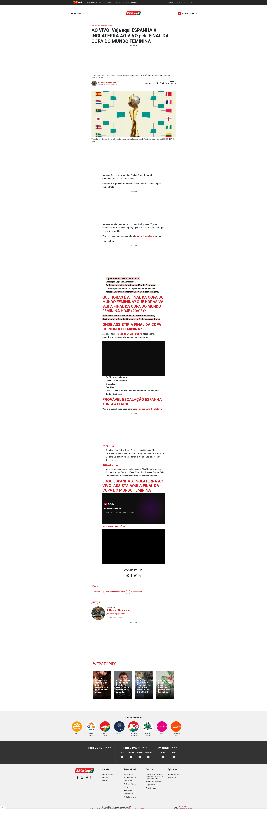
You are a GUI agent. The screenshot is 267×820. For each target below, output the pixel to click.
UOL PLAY (126, 2)
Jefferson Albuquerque (107, 82)
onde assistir (136, 592)
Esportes (105, 781)
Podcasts (105, 777)
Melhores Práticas (130, 784)
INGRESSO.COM (91, 2)
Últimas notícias (107, 774)
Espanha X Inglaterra (144, 236)
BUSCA (170, 2)
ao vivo (97, 592)
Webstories (104, 664)
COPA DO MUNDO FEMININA (115, 592)
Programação (150, 785)
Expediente (128, 790)
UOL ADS (134, 2)
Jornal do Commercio (175, 774)
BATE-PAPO (181, 2)
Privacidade (128, 781)
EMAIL (192, 2)
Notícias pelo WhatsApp (154, 781)
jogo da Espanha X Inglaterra (148, 409)
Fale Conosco (128, 794)
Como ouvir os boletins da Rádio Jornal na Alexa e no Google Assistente (154, 776)
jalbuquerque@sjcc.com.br (116, 614)
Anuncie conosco (151, 788)
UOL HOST (102, 2)
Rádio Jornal (172, 777)
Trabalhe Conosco (130, 797)
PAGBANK (110, 2)
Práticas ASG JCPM (130, 777)
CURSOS (118, 2)
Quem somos (128, 774)
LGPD (126, 787)
